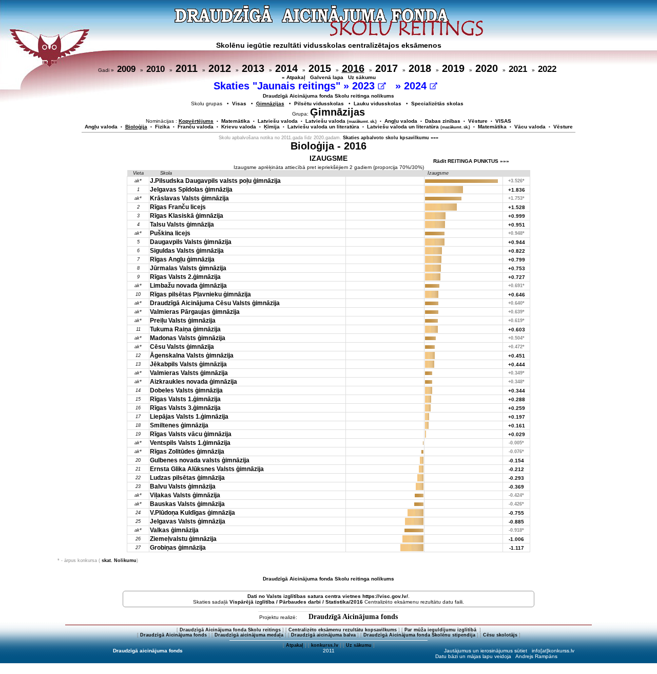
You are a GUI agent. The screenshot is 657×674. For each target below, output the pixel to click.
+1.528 (516, 207)
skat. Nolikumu (119, 560)
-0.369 (516, 487)
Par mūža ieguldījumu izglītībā (441, 629)
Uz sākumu (362, 77)
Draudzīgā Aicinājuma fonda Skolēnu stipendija (419, 635)
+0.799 (516, 260)
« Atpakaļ (293, 77)
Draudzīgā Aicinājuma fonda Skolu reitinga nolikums (328, 96)
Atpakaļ (294, 645)
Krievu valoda (238, 126)
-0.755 (516, 513)
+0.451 (516, 356)
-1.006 (516, 539)
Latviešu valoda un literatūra (323, 126)
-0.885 (516, 522)
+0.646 (516, 294)
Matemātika (235, 121)
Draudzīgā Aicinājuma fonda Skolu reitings (230, 629)
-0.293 (516, 478)
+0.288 (516, 399)
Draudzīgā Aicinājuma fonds (353, 617)
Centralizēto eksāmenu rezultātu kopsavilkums (342, 629)
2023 (365, 85)
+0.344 (516, 391)
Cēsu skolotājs (500, 635)
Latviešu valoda (278, 121)
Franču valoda (196, 126)
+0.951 (516, 225)
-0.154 (516, 460)
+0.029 (516, 434)
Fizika (162, 126)
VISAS (503, 121)
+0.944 (516, 242)
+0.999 (516, 216)
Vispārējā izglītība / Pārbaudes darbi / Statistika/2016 (296, 602)
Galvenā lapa (326, 77)
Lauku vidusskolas (377, 103)
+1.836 (516, 190)
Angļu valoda (400, 121)
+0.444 (516, 364)
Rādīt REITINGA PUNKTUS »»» (471, 161)
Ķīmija (272, 126)
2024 (417, 85)
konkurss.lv (324, 645)
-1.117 (516, 548)
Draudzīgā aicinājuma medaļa (249, 635)
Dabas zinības (442, 121)
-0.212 (516, 469)
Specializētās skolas (437, 103)
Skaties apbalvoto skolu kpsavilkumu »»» (390, 137)
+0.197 (516, 417)
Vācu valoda (530, 126)
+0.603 (516, 329)
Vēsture (478, 121)
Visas (239, 103)
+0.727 (516, 277)
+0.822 (516, 251)
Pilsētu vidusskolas (319, 103)
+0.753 (516, 268)
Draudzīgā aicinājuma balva (323, 635)
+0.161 (516, 425)
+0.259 (516, 408)
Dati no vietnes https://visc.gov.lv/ (327, 596)
